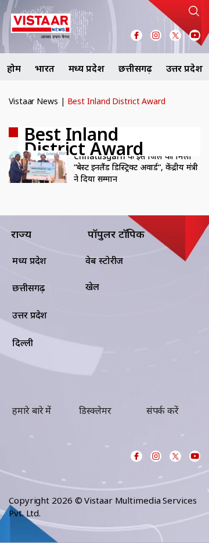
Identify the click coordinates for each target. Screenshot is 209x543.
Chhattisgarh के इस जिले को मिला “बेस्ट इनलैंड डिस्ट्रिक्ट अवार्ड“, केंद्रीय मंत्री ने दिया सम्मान (136, 167)
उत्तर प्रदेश (184, 68)
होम (14, 68)
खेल (92, 286)
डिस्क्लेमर (95, 410)
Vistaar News (33, 101)
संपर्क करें (162, 410)
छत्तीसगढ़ (135, 68)
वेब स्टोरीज (104, 260)
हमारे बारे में (31, 410)
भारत (45, 68)
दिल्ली (22, 342)
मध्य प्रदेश (87, 68)
